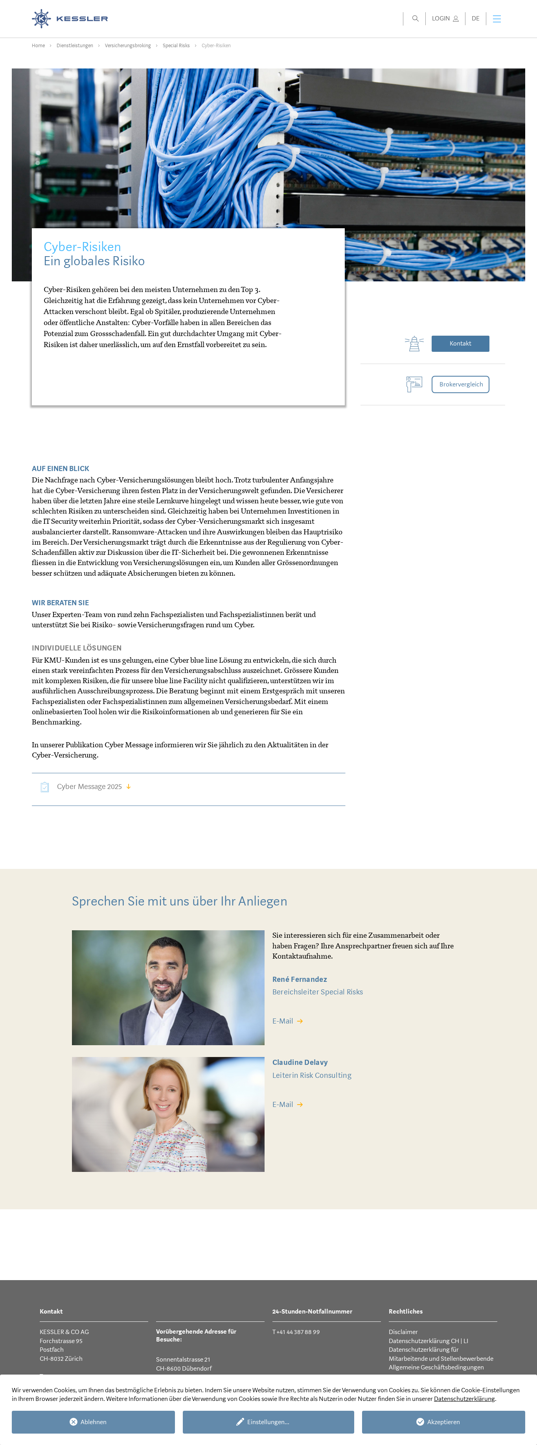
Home (38, 45)
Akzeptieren (443, 1422)
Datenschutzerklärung (464, 1399)
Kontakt (460, 343)
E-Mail (283, 1021)
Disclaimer (403, 1332)
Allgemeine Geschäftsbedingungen (436, 1367)
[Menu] (497, 18)
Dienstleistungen (75, 45)
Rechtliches (406, 1311)
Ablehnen (94, 1422)
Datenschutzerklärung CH (424, 1341)
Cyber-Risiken (216, 45)
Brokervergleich (461, 384)
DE (476, 18)
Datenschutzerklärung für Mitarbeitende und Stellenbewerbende (441, 1354)
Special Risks (176, 45)
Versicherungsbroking (128, 45)
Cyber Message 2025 (89, 786)
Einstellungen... (268, 1422)
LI (465, 1341)
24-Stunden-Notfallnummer (312, 1311)
